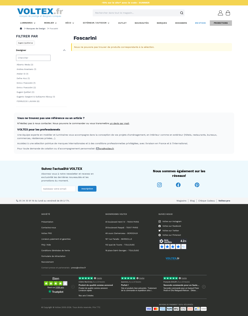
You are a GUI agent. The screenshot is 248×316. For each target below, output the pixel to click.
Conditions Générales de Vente (55, 250)
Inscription (87, 188)
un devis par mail (119, 123)
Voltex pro (224, 200)
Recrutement (47, 262)
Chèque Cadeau (206, 200)
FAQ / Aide (46, 245)
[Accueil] (21, 28)
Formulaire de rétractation (53, 256)
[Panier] (227, 13)
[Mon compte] (219, 13)
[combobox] (139, 12)
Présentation (47, 222)
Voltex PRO (46, 233)
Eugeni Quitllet (24, 43)
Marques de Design (35, 28)
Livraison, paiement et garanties (56, 239)
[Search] (182, 12)
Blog (192, 200)
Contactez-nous (48, 228)
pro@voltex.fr (106, 148)
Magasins (181, 200)
